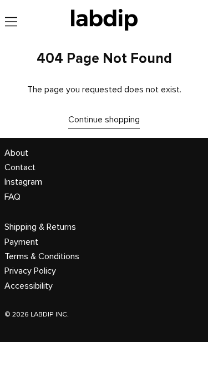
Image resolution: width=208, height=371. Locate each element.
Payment (21, 242)
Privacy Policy (30, 270)
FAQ (12, 196)
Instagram (23, 181)
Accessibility (28, 285)
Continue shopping (104, 119)
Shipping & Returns (40, 227)
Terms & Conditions (41, 256)
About (16, 153)
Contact (19, 167)
